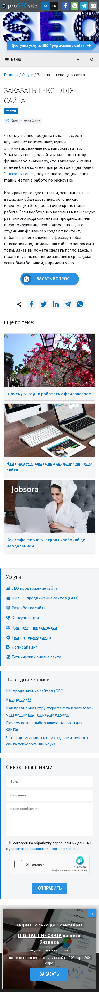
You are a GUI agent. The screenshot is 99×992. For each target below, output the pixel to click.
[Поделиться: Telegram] (68, 304)
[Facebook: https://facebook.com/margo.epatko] (65, 6)
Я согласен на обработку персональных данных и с (49, 846)
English (54, 6)
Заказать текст (19, 174)
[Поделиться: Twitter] (43, 304)
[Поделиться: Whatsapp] (80, 304)
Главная (11, 75)
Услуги (28, 75)
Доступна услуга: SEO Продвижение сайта (47, 45)
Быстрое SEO (18, 699)
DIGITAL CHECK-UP (40, 935)
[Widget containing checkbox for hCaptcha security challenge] (50, 864)
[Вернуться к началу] (78, 59)
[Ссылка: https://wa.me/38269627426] (74, 6)
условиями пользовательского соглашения (45, 849)
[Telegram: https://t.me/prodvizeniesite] (84, 6)
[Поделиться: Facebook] (31, 304)
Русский (45, 6)
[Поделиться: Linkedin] (55, 304)
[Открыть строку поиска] (92, 59)
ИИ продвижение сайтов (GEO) (35, 691)
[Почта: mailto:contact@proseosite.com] (93, 6)
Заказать (49, 974)
